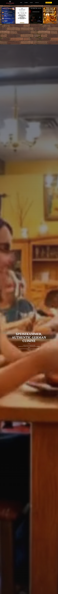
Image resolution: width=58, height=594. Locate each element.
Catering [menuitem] (26, 2)
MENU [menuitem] (21, 2)
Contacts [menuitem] (37, 2)
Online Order (49, 2)
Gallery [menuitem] (31, 2)
